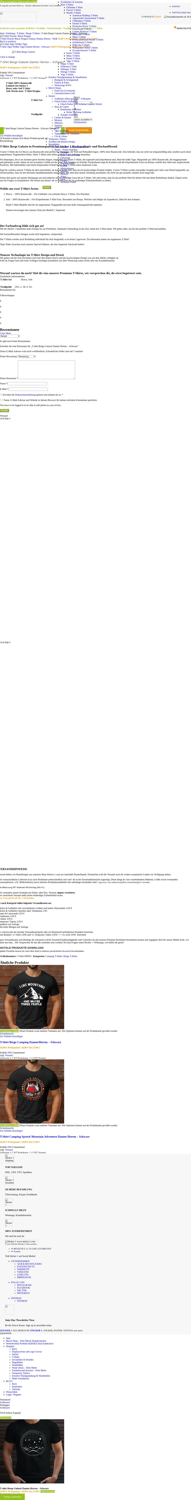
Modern (64, 171)
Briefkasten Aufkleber (70, 109)
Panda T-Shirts (73, 58)
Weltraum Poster (68, 182)
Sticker (51, 96)
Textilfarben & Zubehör (71, 2)
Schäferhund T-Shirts (82, 42)
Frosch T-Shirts (73, 10)
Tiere (62, 179)
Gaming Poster (67, 163)
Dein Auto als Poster (70, 155)
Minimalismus (67, 168)
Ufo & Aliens (60, 136)
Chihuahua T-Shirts (81, 21)
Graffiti (63, 166)
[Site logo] (18, 21)
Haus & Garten (61, 106)
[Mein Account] (168, 28)
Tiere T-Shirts (66, 4)
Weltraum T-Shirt (68, 66)
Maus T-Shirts (73, 55)
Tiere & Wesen (61, 131)
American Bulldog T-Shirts (85, 15)
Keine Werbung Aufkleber (78, 112)
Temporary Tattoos (57, 139)
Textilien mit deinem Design (61, 141)
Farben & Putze (61, 82)
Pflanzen (58, 123)
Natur (63, 176)
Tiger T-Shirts (72, 61)
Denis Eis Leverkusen (64, 90)
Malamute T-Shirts (81, 34)
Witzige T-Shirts (68, 72)
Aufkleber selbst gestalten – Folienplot (72, 98)
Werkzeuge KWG (62, 85)
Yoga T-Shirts (66, 74)
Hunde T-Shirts (73, 12)
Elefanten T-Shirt (74, 7)
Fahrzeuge (65, 158)
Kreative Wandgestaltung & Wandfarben (67, 77)
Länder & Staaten (62, 117)
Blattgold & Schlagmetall (66, 80)
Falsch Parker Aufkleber (65, 101)
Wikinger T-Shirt (68, 69)
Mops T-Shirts (79, 37)
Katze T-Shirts (73, 53)
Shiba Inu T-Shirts (81, 45)
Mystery (58, 120)
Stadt (56, 128)
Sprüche (58, 125)
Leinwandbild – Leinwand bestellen (71, 147)
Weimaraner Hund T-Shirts (85, 47)
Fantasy (64, 160)
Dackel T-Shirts (79, 23)
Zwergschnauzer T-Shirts (84, 50)
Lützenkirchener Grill (64, 93)
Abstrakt (64, 152)
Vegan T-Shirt (67, 64)
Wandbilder (53, 144)
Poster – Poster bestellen (65, 149)
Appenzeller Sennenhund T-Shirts (88, 18)
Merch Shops (54, 88)
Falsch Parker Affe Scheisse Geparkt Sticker (81, 104)
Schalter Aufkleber (69, 115)
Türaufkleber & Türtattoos (66, 133)
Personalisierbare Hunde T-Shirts (87, 39)
